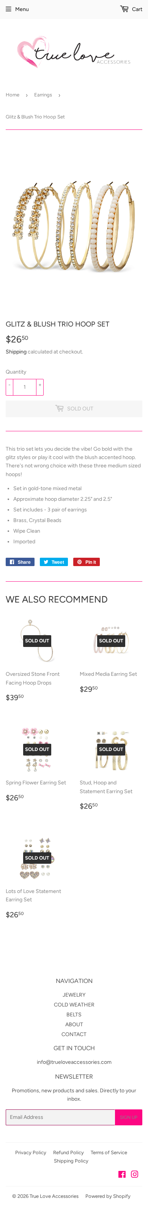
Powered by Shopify (108, 1196)
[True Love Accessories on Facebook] (122, 1175)
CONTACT (74, 1034)
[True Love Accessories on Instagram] (135, 1175)
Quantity (16, 372)
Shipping (16, 352)
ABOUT (74, 1024)
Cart (136, 9)
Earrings (43, 95)
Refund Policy (68, 1152)
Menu (22, 9)
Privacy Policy (30, 1152)
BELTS (74, 1014)
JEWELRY (74, 995)
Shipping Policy (71, 1161)
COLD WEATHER (74, 1005)
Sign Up (128, 1117)
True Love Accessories (54, 1196)
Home (12, 95)
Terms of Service (109, 1152)
